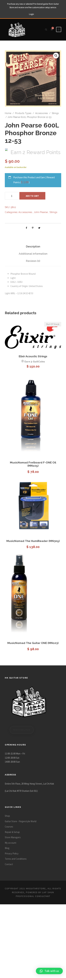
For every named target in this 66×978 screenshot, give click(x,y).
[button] (56, 55)
